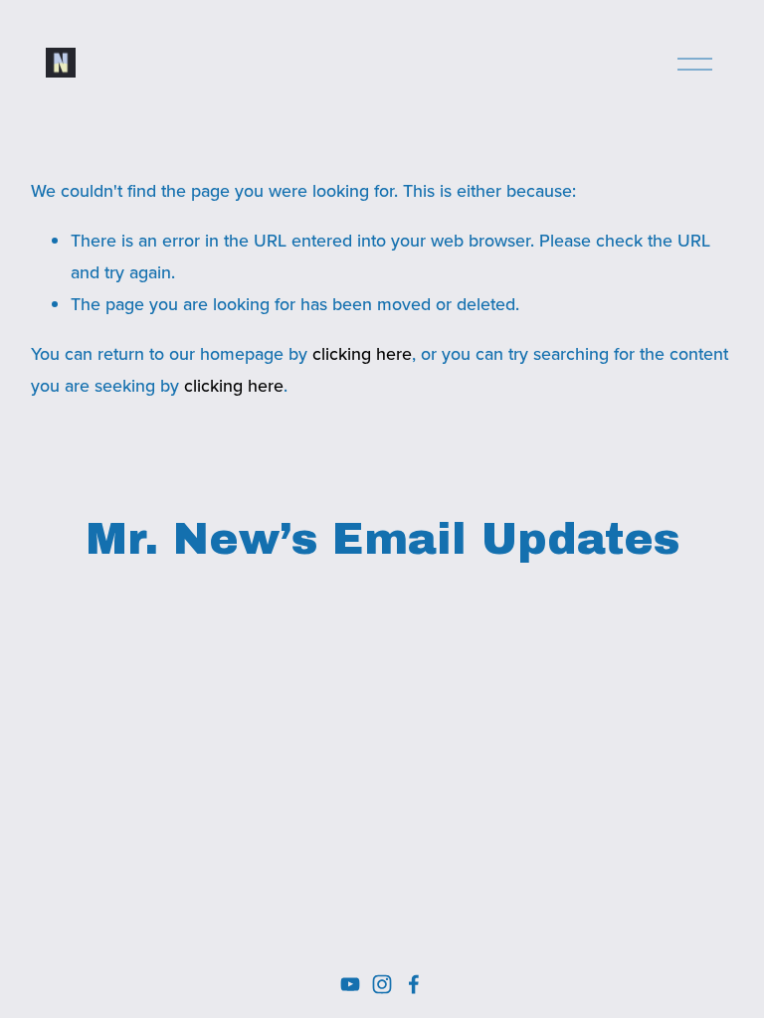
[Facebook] (414, 984)
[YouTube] (350, 984)
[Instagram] (382, 984)
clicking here (362, 353)
